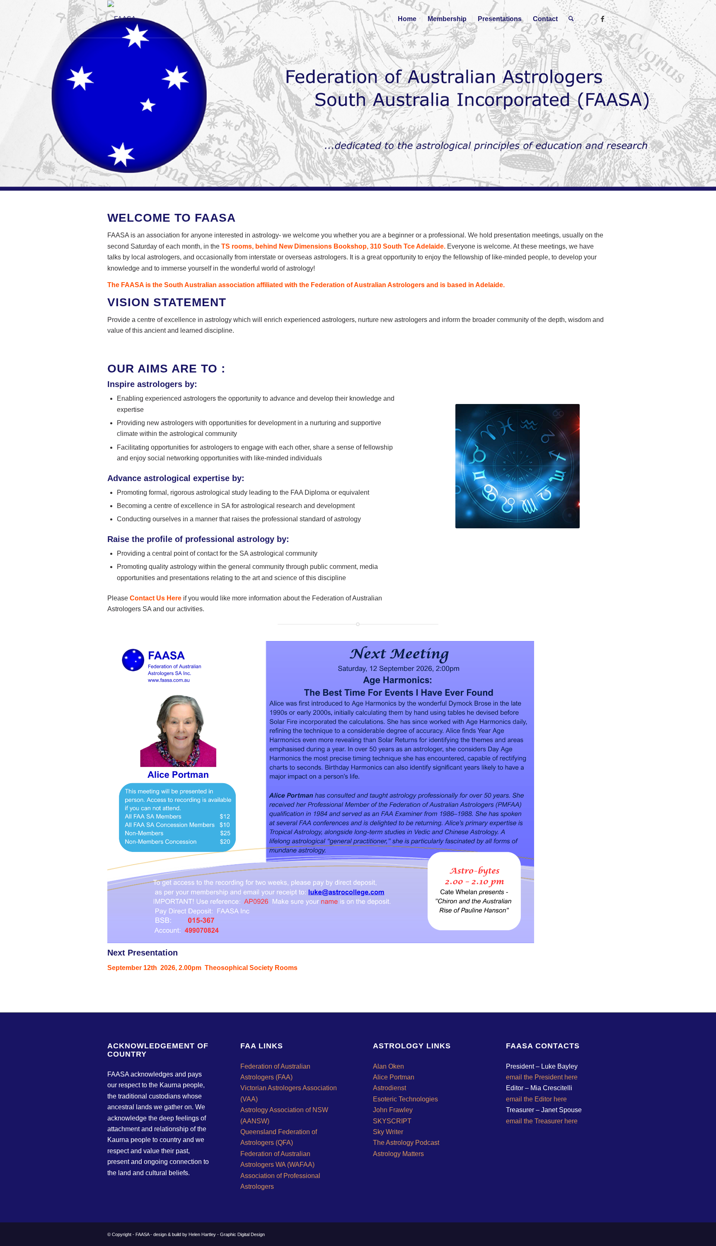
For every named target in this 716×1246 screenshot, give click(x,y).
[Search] (571, 19)
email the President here (542, 1077)
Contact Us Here (155, 598)
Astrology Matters (398, 1153)
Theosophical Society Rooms (251, 967)
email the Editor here (536, 1099)
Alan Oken (388, 1066)
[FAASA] (121, 19)
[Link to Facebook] (602, 18)
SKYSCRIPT (392, 1121)
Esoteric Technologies (405, 1099)
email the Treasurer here (542, 1121)
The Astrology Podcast (406, 1142)
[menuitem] (407, 19)
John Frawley (393, 1109)
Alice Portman (393, 1077)
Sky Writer (388, 1131)
